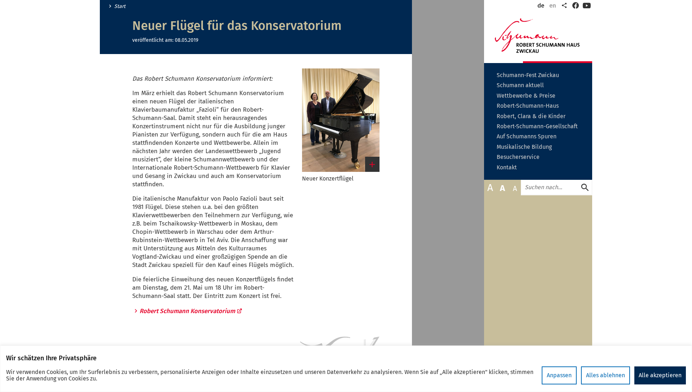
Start (119, 6)
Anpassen (559, 375)
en (552, 5)
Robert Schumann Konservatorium (187, 311)
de (540, 5)
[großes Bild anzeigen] (341, 120)
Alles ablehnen (605, 375)
